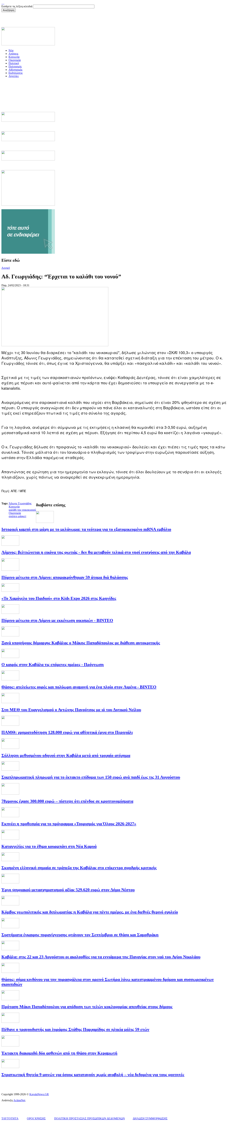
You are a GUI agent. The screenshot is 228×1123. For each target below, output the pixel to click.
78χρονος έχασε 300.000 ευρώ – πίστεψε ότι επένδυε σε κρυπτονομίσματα (67, 801)
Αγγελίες (14, 76)
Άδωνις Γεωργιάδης (20, 503)
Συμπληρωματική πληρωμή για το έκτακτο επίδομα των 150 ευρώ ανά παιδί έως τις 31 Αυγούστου (90, 777)
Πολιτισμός (15, 66)
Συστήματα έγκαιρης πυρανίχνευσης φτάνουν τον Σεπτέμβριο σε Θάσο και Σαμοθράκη (80, 934)
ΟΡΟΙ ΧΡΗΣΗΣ (36, 1118)
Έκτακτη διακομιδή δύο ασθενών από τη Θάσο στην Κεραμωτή (59, 1053)
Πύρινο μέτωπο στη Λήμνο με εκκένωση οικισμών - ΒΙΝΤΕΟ (57, 620)
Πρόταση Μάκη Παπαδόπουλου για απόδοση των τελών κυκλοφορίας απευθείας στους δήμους (86, 1006)
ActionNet (19, 1100)
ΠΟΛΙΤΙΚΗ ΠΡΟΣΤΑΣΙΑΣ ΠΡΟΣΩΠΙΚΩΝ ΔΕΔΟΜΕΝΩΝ (89, 1118)
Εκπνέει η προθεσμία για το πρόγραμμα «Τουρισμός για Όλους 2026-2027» (68, 823)
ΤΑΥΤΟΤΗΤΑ (9, 1118)
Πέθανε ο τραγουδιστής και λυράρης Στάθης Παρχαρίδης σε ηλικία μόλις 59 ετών (75, 1029)
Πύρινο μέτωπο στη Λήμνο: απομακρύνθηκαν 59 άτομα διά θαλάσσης (64, 577)
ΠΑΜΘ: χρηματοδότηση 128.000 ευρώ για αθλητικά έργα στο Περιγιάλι (67, 732)
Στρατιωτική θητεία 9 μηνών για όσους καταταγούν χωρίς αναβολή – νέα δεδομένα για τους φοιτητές (92, 1074)
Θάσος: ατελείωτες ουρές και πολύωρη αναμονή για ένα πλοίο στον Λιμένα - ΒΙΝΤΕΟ (78, 687)
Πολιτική (14, 63)
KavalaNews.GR (39, 1094)
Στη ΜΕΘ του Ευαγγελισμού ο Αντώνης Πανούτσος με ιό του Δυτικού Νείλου (71, 709)
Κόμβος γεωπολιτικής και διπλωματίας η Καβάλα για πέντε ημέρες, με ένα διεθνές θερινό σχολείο (89, 912)
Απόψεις (13, 53)
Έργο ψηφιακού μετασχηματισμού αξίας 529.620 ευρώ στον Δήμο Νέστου (68, 889)
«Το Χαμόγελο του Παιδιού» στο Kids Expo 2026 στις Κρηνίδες (58, 598)
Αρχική (5, 267)
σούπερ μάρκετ (17, 516)
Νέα (11, 50)
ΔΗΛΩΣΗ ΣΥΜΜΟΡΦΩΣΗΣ (150, 1118)
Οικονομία (15, 60)
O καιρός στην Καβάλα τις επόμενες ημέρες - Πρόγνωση (52, 664)
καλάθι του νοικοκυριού (22, 509)
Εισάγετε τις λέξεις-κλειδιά (17, 6)
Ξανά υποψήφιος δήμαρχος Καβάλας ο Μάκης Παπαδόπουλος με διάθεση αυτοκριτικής (80, 642)
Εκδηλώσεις (16, 72)
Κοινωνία (14, 56)
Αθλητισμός (15, 69)
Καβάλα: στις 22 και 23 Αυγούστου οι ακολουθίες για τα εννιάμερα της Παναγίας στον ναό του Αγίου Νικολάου (100, 957)
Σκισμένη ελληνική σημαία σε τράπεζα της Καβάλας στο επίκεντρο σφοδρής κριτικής (79, 867)
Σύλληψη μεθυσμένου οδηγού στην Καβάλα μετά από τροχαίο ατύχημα (65, 755)
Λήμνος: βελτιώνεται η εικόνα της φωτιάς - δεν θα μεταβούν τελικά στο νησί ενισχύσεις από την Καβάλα (96, 552)
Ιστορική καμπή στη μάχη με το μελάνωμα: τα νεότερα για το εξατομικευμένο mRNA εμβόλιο (86, 529)
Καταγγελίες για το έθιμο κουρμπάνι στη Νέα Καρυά (49, 846)
